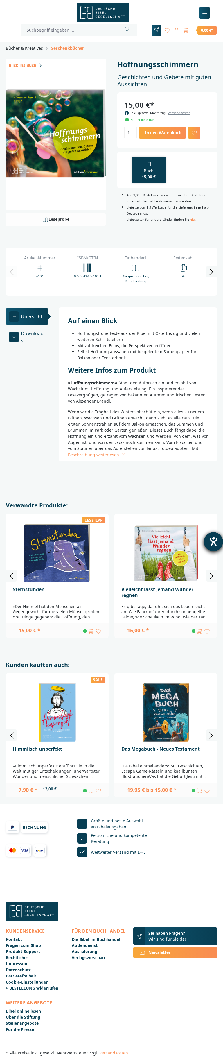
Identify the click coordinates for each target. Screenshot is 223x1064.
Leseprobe (58, 219)
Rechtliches (17, 957)
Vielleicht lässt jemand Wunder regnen (157, 592)
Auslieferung (84, 951)
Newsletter (159, 952)
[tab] (27, 316)
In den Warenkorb (163, 132)
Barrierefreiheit (21, 976)
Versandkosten (179, 113)
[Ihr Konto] (176, 29)
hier (192, 219)
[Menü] (204, 13)
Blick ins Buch (22, 65)
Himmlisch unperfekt (37, 749)
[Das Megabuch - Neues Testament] (166, 712)
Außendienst (85, 945)
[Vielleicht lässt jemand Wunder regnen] (166, 553)
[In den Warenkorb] (91, 631)
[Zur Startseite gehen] (102, 12)
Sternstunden (29, 589)
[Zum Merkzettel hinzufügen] (194, 133)
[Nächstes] (211, 271)
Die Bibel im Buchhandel (96, 939)
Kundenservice (25, 931)
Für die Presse (20, 1029)
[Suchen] (127, 30)
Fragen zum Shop (23, 945)
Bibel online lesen (23, 1011)
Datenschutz (18, 970)
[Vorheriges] (11, 271)
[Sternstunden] (57, 553)
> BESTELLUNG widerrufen (32, 988)
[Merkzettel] (167, 29)
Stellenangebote (22, 1023)
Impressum (17, 963)
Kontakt (14, 939)
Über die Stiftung (23, 1017)
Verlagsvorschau (88, 957)
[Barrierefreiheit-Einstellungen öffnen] (213, 541)
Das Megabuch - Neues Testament (160, 749)
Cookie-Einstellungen (27, 982)
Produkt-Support (23, 951)
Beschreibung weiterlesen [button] (94, 454)
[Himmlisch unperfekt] (57, 712)
